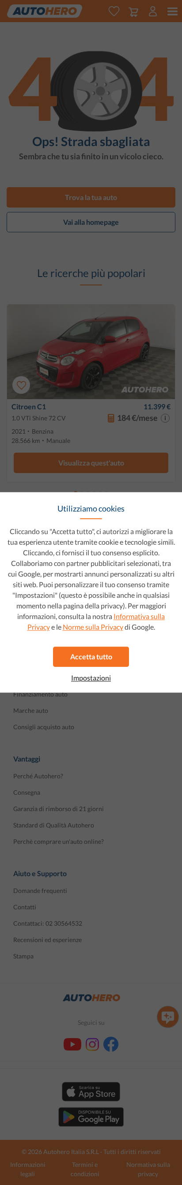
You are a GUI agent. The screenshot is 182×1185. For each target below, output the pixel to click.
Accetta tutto (91, 656)
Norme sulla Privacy (93, 627)
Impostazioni (91, 678)
